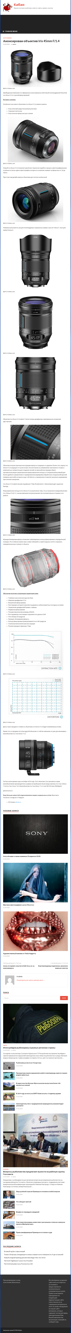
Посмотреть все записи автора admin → (31, 980)
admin (14, 44)
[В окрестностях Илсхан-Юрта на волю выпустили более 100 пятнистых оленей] (9, 1090)
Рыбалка (6, 1169)
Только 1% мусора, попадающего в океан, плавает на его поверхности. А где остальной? (33, 1254)
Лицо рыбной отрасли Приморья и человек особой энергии (38, 1191)
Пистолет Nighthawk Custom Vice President (18, 1261)
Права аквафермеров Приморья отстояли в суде (34, 1232)
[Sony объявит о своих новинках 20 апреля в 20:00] (35, 854)
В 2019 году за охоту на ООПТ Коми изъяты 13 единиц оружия (38, 1093)
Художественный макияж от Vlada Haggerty (19, 953)
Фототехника (7, 38)
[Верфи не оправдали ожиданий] (9, 1218)
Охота (5, 1045)
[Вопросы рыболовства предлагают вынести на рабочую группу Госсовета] (35, 1167)
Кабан (19, 4)
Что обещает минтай (23, 1202)
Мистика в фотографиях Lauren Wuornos (18, 905)
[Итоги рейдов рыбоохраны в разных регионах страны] (35, 1043)
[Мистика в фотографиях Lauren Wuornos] (35, 903)
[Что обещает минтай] (9, 1208)
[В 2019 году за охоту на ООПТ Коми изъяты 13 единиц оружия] (9, 1100)
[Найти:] (35, 998)
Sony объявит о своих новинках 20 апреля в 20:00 (21, 856)
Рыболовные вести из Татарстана (28, 1063)
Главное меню (11, 31)
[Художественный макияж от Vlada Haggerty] (35, 951)
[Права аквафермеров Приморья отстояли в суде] (9, 1239)
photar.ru (18, 802)
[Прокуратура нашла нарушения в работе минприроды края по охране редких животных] (9, 1079)
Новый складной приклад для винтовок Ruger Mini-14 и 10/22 (24, 1257)
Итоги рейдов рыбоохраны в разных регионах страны (29, 1047)
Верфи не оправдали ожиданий (27, 1212)
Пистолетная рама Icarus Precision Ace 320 (18, 1264)
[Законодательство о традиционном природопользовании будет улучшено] (9, 1110)
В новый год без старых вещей (14, 1251)
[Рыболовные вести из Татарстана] (9, 1069)
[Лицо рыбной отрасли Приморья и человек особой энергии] (9, 1198)
